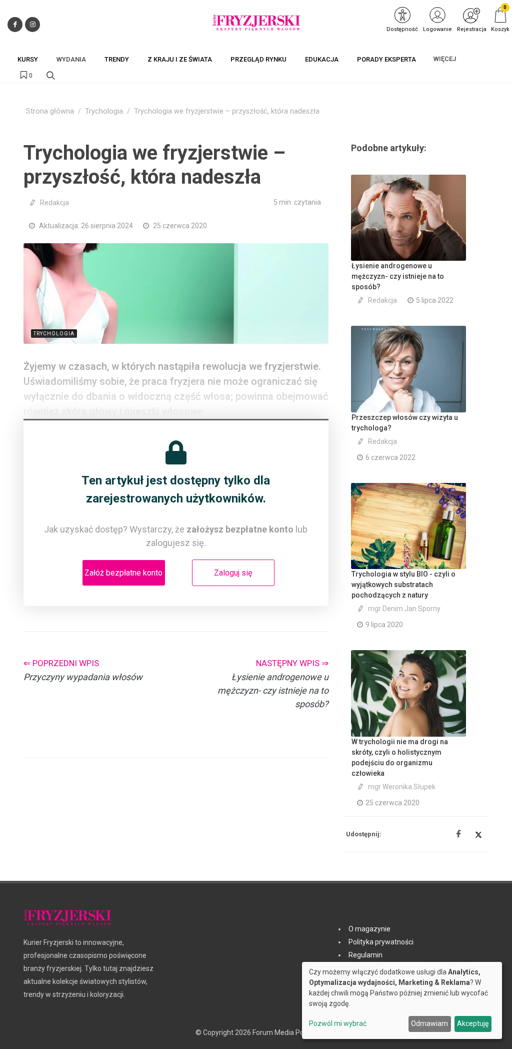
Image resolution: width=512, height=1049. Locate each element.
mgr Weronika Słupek (402, 787)
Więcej (445, 59)
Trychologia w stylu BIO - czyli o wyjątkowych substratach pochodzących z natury (404, 584)
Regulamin (365, 955)
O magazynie (369, 929)
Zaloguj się (233, 573)
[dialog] (402, 1000)
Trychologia (104, 111)
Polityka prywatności (381, 942)
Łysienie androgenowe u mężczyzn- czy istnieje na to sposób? (398, 276)
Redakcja (54, 203)
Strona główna (50, 111)
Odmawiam (429, 1023)
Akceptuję (472, 1023)
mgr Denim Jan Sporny (404, 609)
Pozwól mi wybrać (337, 1023)
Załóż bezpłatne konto (123, 573)
